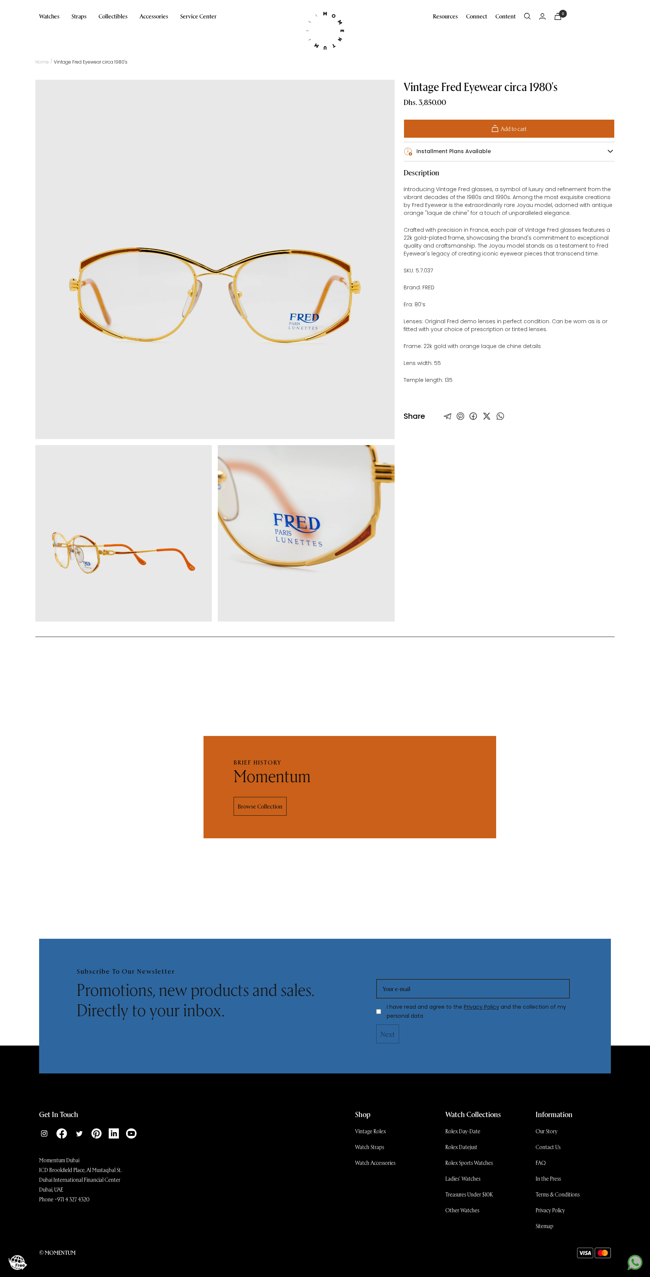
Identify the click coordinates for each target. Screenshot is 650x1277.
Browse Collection (260, 806)
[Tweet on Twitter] (447, 416)
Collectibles (113, 16)
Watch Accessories (375, 1162)
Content (505, 16)
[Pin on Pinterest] (460, 416)
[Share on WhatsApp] (500, 416)
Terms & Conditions (558, 1194)
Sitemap (544, 1225)
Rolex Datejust (461, 1146)
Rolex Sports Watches (469, 1162)
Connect (476, 16)
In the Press (548, 1178)
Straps (79, 16)
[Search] (527, 16)
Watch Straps (369, 1146)
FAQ (541, 1162)
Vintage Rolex (370, 1131)
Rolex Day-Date (462, 1131)
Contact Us (548, 1146)
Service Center (198, 16)
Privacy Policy (481, 1007)
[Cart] (558, 16)
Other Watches (462, 1210)
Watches (49, 16)
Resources (445, 16)
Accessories (154, 16)
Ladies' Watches (462, 1178)
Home (42, 62)
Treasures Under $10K (469, 1194)
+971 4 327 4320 (72, 1199)
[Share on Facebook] (473, 416)
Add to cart (514, 128)
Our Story (546, 1131)
